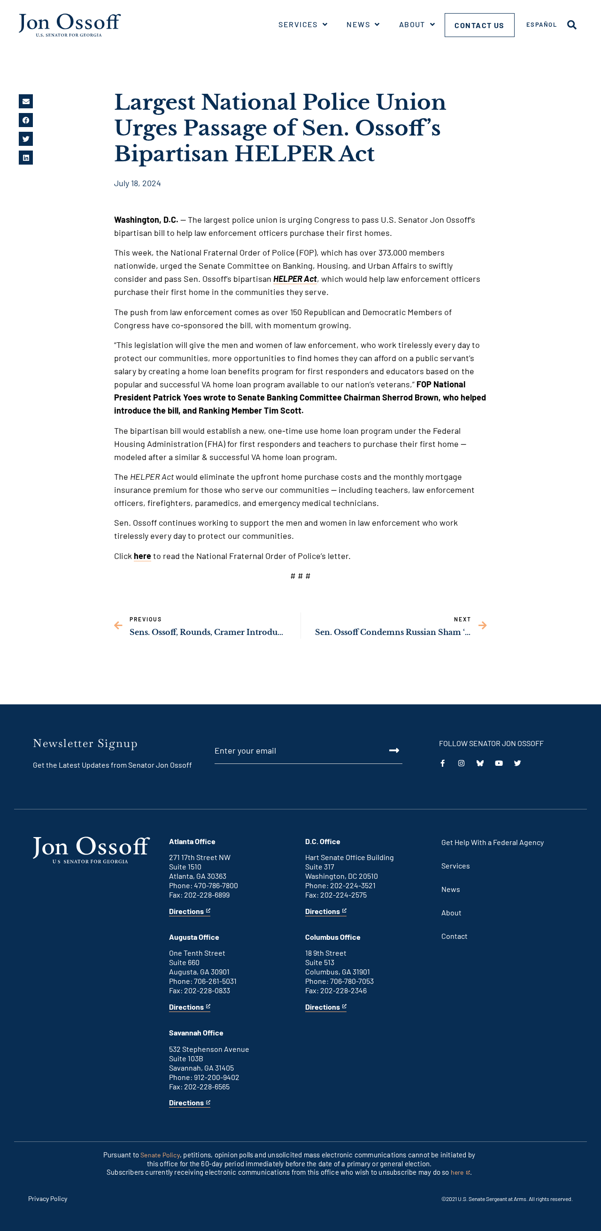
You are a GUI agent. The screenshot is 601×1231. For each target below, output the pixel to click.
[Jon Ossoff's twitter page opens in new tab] (517, 763)
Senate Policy (160, 1155)
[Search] (572, 25)
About (412, 24)
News (358, 24)
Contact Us (480, 25)
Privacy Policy (47, 1198)
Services (298, 24)
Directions (186, 911)
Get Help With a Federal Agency (492, 842)
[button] (26, 101)
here (142, 556)
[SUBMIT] (384, 750)
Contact (454, 935)
